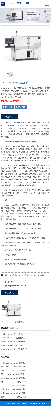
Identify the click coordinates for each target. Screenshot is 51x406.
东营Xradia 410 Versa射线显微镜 (13, 378)
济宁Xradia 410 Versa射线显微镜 (13, 389)
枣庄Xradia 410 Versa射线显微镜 (13, 374)
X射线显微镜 (13, 275)
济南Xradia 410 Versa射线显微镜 (13, 363)
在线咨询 (21, 107)
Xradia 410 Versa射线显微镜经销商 (14, 349)
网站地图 (41, 404)
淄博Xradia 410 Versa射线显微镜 (13, 370)
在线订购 (8, 107)
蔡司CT (33, 275)
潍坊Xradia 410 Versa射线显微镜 (13, 385)
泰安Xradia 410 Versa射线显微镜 (13, 393)
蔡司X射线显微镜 (24, 275)
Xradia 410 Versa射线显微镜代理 (13, 345)
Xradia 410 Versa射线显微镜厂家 (13, 334)
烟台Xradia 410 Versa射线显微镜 (13, 382)
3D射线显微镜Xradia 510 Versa (19, 286)
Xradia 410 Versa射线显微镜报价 (13, 338)
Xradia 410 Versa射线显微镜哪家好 (14, 342)
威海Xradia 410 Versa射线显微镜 (13, 397)
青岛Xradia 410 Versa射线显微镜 (13, 367)
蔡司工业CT (41, 275)
